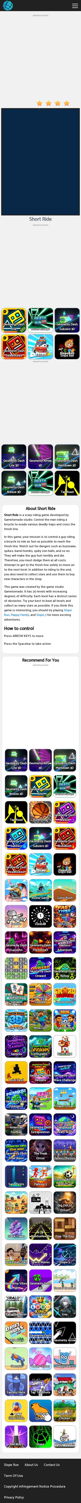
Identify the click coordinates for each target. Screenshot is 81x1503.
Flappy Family (20, 615)
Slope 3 (41, 615)
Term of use (13, 1476)
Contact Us (52, 1465)
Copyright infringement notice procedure (34, 1486)
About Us (31, 1465)
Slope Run (11, 1465)
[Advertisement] (40, 57)
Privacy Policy (14, 1497)
